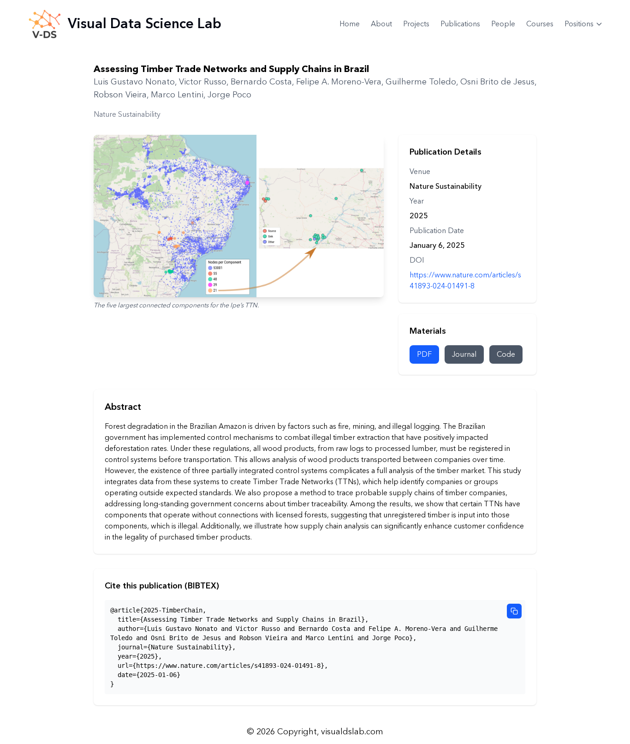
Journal (464, 354)
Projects (416, 24)
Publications (460, 24)
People (503, 24)
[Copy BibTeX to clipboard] (514, 611)
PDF (424, 354)
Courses (539, 24)
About (381, 24)
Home (349, 24)
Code (506, 354)
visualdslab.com (352, 732)
